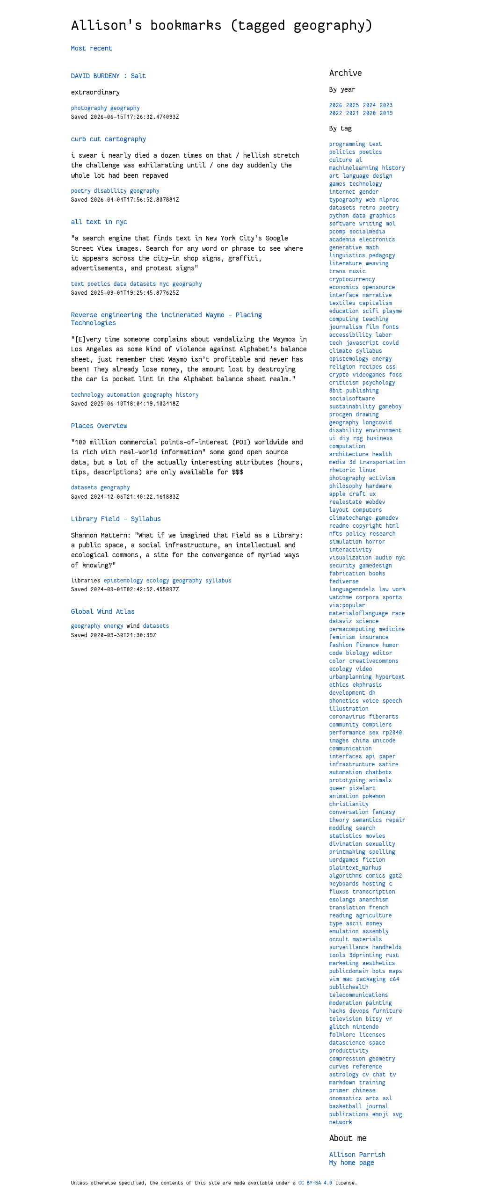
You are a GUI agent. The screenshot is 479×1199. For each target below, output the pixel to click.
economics (344, 287)
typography (345, 200)
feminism (342, 637)
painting (379, 1003)
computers (367, 510)
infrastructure (352, 764)
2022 (335, 113)
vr (389, 1019)
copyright (367, 526)
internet (342, 192)
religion (342, 367)
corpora (367, 597)
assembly (376, 931)
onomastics (345, 1098)
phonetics (344, 701)
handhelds (387, 947)
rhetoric (342, 470)
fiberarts (384, 716)
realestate (345, 502)
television (345, 1019)
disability (110, 191)
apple (337, 494)
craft (357, 494)
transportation (383, 462)
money (374, 923)
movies (375, 836)
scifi (371, 311)
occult (339, 939)
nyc (164, 284)
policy (356, 534)
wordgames (344, 860)
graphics (383, 215)
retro (367, 208)
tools (337, 955)
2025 (352, 105)
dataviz (340, 621)
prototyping (347, 780)
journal (377, 1106)
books (377, 573)
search (366, 828)
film (372, 327)
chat (379, 1074)
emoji (380, 1114)
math (372, 247)
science (367, 621)
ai (359, 160)
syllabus (218, 580)
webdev (375, 502)
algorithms (345, 876)
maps (395, 971)
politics (342, 152)
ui (332, 438)
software (342, 223)
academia (342, 239)
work (399, 589)
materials (367, 939)
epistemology (123, 580)
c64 (394, 979)
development (347, 693)
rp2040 (392, 732)
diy (344, 438)
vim (334, 979)
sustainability (352, 406)
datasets (143, 284)
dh (372, 693)
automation (123, 395)
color (337, 661)
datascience (347, 1043)
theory (339, 820)
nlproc (389, 200)
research (383, 534)
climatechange (350, 518)
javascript (362, 343)
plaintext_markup (355, 868)
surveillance (349, 947)
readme (339, 526)
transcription (374, 891)
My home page (351, 1162)
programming (347, 144)
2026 (335, 105)
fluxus (339, 891)
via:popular (347, 605)
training (372, 1082)
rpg (358, 438)
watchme (340, 597)
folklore (342, 1035)
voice (371, 701)
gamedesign (375, 565)
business (380, 438)
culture (340, 160)
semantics (367, 820)
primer (339, 1090)
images (339, 740)
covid (391, 343)
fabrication (347, 573)
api (371, 756)
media (337, 462)
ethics (339, 685)
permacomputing (352, 629)
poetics (98, 284)
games (337, 184)
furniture (387, 1011)
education (344, 311)
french (379, 907)
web (371, 200)
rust (392, 955)
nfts (335, 534)
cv (366, 1074)
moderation (345, 1003)
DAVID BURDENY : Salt (108, 76)
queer (337, 788)
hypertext (390, 677)
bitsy (374, 1019)
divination (345, 844)
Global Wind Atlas (103, 611)
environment (384, 430)
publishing (362, 390)
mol (391, 223)
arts (372, 1098)
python (339, 215)
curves (339, 1066)
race (398, 613)
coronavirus (347, 716)
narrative (377, 295)
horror (375, 542)
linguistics (347, 255)
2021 (352, 113)
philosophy (345, 486)
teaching (376, 319)
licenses (372, 1035)
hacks (337, 1011)
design (382, 176)
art (334, 176)
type (335, 923)
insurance (374, 637)
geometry (382, 1058)
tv (393, 1074)
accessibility (350, 335)
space (377, 1043)
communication (350, 748)
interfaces (345, 756)
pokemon (374, 796)
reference (367, 1066)
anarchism (374, 899)
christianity (349, 804)
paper (387, 756)
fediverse (344, 581)
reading (340, 915)
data (120, 284)
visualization (350, 557)
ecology (157, 580)
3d (352, 462)
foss (395, 375)
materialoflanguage (358, 613)
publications (349, 1114)
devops (359, 1011)
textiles (342, 303)
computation (347, 446)
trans (337, 271)
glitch (339, 1027)
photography (89, 108)
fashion (340, 645)
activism (382, 478)
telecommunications (358, 995)
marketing (344, 963)
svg (397, 1114)
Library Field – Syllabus (116, 519)
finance (367, 645)
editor (382, 653)
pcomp (337, 231)
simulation (345, 542)
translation (347, 907)
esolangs (342, 899)
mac (348, 979)
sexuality (380, 844)
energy (113, 626)
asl (387, 1098)
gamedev (387, 518)
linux (367, 470)
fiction (374, 860)
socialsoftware (352, 398)
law (384, 589)
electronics (377, 239)
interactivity (350, 549)
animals (380, 780)
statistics (345, 836)
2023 (386, 105)
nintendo (366, 1027)
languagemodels (352, 589)
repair (396, 820)
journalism (345, 327)
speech (392, 701)
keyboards (344, 884)
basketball (345, 1106)
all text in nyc (99, 221)
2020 (369, 113)
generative (345, 247)
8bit (335, 390)
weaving (377, 263)
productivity (349, 1051)
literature (345, 263)
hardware (379, 486)
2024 (369, 105)
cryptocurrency (352, 279)
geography (125, 108)
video (364, 669)
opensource (379, 287)
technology (87, 395)
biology (357, 653)
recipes (370, 367)
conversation (349, 812)
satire (389, 764)
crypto (339, 375)
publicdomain (349, 971)
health (382, 454)
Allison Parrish (357, 1154)
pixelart (362, 788)
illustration (349, 709)
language (356, 176)
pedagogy (382, 255)
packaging (371, 979)
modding (340, 828)
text (77, 284)
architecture (349, 454)
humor (391, 645)
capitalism (375, 303)
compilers (377, 724)
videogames (369, 375)
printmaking (347, 852)
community (344, 724)
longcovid (377, 422)
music (357, 271)
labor (384, 335)
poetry (81, 191)
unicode (384, 740)
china (361, 740)
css (391, 367)
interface (344, 295)
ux (373, 494)
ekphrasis (367, 685)
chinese (364, 1090)
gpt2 (395, 876)
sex (374, 732)
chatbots (379, 772)
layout (339, 510)
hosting (374, 884)
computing (344, 319)
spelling (382, 852)
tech (335, 343)
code (335, 653)
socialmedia (367, 231)
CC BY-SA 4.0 (315, 1182)
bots (378, 971)
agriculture (374, 915)
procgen (340, 414)
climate (340, 351)
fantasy (383, 812)
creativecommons (374, 661)
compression (347, 1058)
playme (392, 311)
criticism (344, 382)
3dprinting (365, 955)
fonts (391, 327)
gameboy (390, 406)
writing (370, 223)
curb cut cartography (108, 139)
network (340, 1122)
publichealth (349, 987)
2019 (386, 113)
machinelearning (353, 168)
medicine (392, 629)
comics (375, 876)
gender (369, 192)
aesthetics (379, 963)
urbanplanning (350, 677)
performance (347, 732)
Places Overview (99, 425)
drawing (367, 414)
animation (344, 796)
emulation (344, 931)
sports (392, 597)
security (342, 565)
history (187, 395)
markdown (342, 1082)
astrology (344, 1074)
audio (384, 557)
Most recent (91, 48)
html (392, 526)
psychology (379, 382)
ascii (354, 923)
